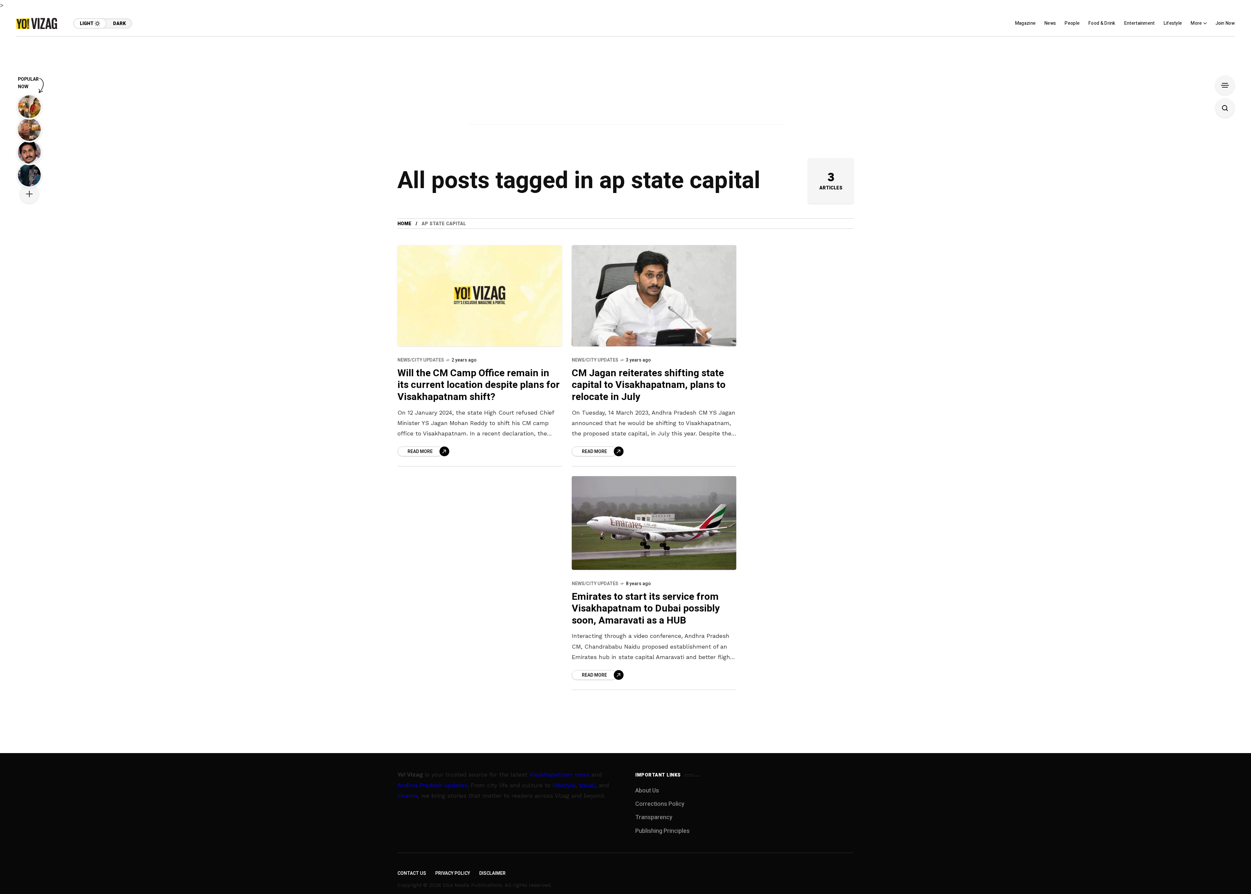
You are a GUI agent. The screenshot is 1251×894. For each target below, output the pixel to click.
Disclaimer (492, 873)
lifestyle (564, 785)
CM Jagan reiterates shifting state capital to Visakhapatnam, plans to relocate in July (649, 385)
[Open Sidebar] (1225, 85)
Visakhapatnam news (559, 774)
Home (404, 223)
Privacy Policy (452, 873)
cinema (407, 795)
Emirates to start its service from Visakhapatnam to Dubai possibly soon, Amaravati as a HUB (646, 609)
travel (587, 785)
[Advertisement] (625, 82)
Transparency (653, 817)
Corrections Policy (659, 804)
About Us (647, 790)
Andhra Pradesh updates (432, 785)
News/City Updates (420, 360)
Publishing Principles (662, 831)
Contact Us (411, 873)
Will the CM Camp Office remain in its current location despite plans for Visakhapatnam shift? (478, 385)
